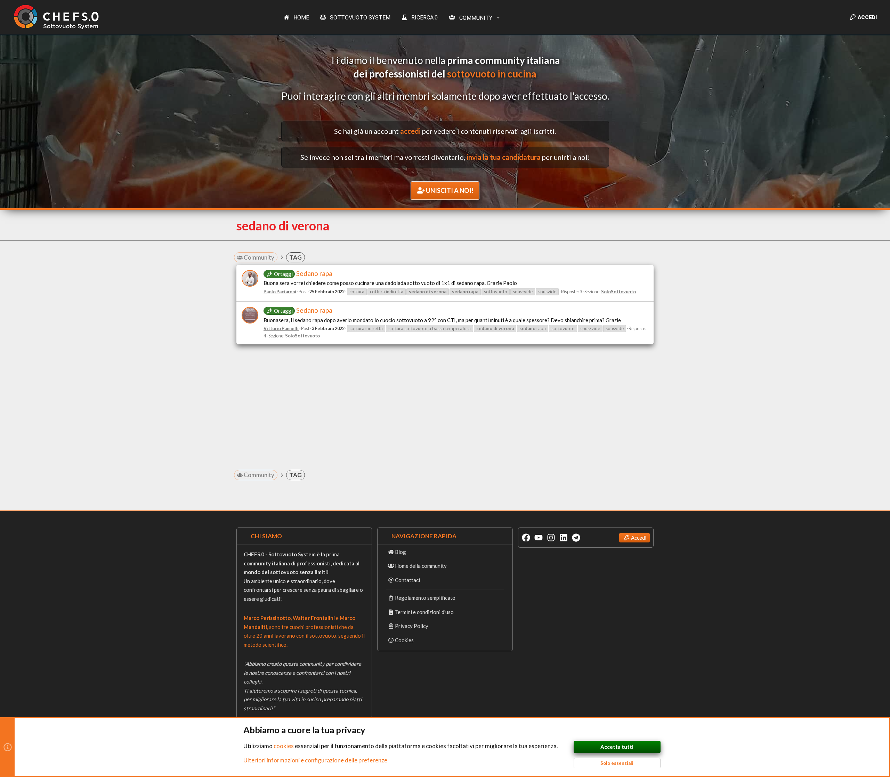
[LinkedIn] (563, 537)
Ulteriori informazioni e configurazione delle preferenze (315, 760)
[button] (498, 17)
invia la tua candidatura (504, 157)
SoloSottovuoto (618, 291)
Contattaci (407, 580)
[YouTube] (538, 537)
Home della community (421, 566)
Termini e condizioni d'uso (424, 612)
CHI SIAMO (266, 536)
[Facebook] (526, 537)
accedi (410, 131)
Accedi (638, 537)
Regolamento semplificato (425, 598)
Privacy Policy (411, 626)
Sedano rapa (303, 273)
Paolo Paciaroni (280, 291)
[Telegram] (576, 537)
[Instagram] (551, 537)
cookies (284, 746)
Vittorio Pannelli (281, 328)
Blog (400, 552)
